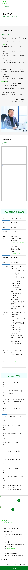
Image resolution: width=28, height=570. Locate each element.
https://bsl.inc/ (16, 253)
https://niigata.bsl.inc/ (18, 242)
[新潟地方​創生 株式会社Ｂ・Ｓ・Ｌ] (10, 2)
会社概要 (20, 564)
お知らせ (25, 564)
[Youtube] (4, 559)
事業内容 (14, 564)
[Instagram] (2, 559)
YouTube (14, 363)
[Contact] (6, 559)
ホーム (2, 564)
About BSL (8, 564)
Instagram (15, 361)
